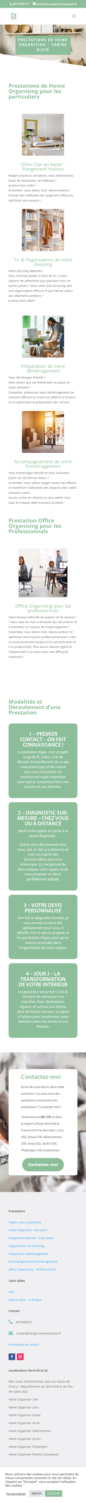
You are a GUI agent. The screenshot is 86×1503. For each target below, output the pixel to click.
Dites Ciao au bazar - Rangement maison (43, 166)
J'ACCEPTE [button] (53, 1493)
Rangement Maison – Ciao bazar (31, 1238)
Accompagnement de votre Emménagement (43, 463)
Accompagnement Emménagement (33, 1261)
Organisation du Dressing (26, 1246)
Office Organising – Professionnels (33, 1269)
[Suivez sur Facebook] (12, 1356)
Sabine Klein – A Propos (25, 1300)
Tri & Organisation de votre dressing (43, 261)
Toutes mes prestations (25, 1222)
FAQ (11, 1292)
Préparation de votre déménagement (43, 368)
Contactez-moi (43, 1164)
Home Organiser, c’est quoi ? (28, 1230)
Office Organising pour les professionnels (43, 608)
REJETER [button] (36, 1493)
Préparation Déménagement (28, 1254)
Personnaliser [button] (16, 1494)
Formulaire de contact (24, 1345)
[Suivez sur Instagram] (20, 1356)
